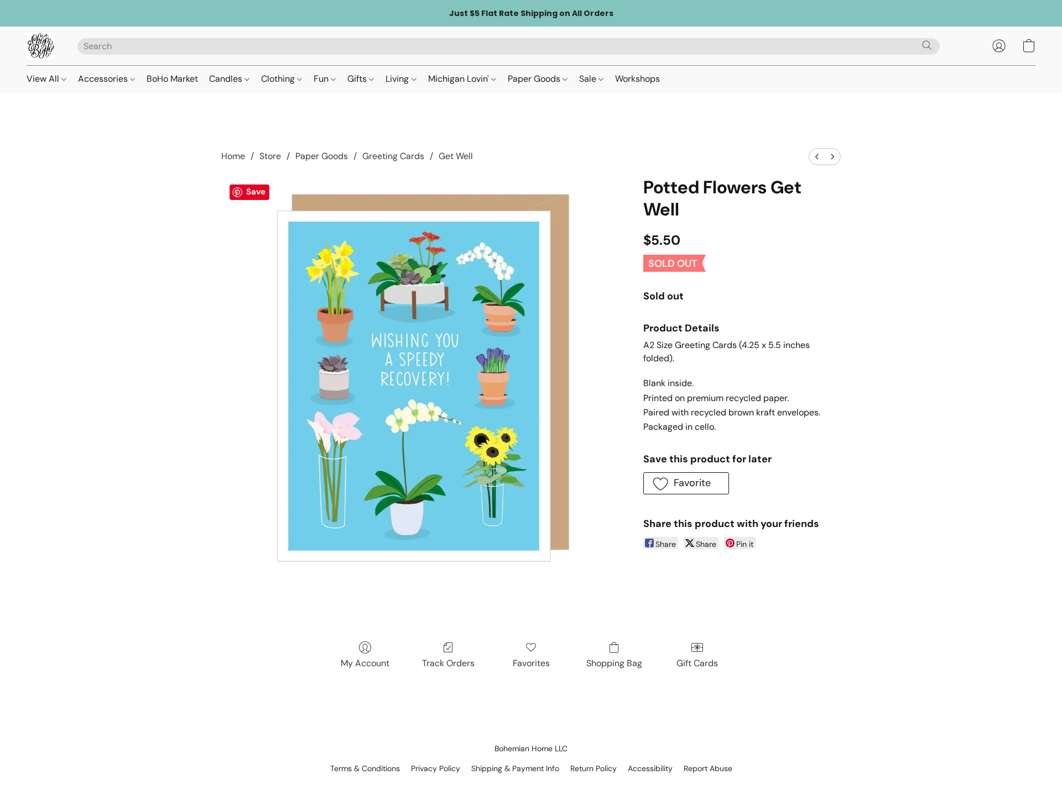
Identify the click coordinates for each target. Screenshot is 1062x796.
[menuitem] (817, 157)
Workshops (637, 79)
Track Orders (448, 663)
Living (398, 79)
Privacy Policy (435, 768)
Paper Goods (535, 79)
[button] (41, 46)
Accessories (104, 79)
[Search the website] (927, 45)
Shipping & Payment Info (515, 768)
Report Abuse (708, 768)
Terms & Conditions (365, 768)
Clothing (279, 79)
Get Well (456, 156)
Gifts (358, 79)
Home (233, 156)
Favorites (531, 663)
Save (256, 191)
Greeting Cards (393, 156)
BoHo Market (172, 79)
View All (44, 79)
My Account (365, 663)
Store (270, 156)
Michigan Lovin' (459, 79)
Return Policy (593, 768)
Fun (322, 79)
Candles (226, 79)
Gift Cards (697, 663)
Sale (588, 79)
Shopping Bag (614, 663)
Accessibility (650, 768)
